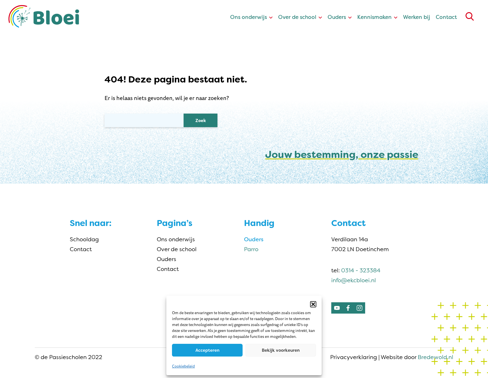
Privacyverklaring (353, 357)
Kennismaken (374, 17)
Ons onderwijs (248, 17)
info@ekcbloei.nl (353, 280)
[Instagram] (359, 308)
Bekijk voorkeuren (281, 350)
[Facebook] (348, 308)
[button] (313, 304)
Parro (251, 249)
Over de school (297, 17)
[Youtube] (337, 308)
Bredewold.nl (435, 357)
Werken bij (416, 17)
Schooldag (84, 239)
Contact (446, 17)
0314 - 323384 (360, 270)
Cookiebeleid (183, 366)
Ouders (337, 17)
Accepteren (207, 350)
